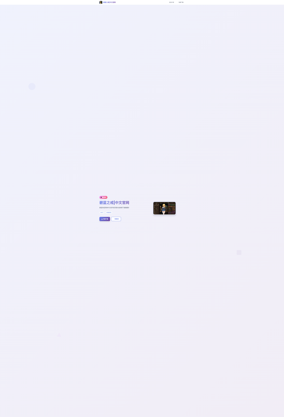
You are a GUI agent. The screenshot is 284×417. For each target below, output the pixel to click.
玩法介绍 (171, 2)
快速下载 (181, 2)
